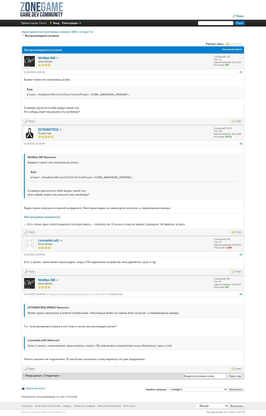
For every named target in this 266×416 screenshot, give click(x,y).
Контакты (27, 406)
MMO (74, 32)
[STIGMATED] (48, 129)
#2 (241, 144)
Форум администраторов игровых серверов (46, 32)
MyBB (36, 412)
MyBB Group (59, 412)
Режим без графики (84, 406)
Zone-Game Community (47, 406)
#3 (241, 254)
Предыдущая (33, 375)
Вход (56, 23)
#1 (241, 72)
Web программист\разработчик (42, 217)
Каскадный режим (232, 49)
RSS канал (129, 406)
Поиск (240, 16)
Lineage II (84, 32)
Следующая (52, 375)
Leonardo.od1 (48, 240)
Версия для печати (35, 388)
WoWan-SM (46, 58)
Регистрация (70, 23)
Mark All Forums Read (109, 406)
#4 (241, 294)
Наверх (67, 406)
